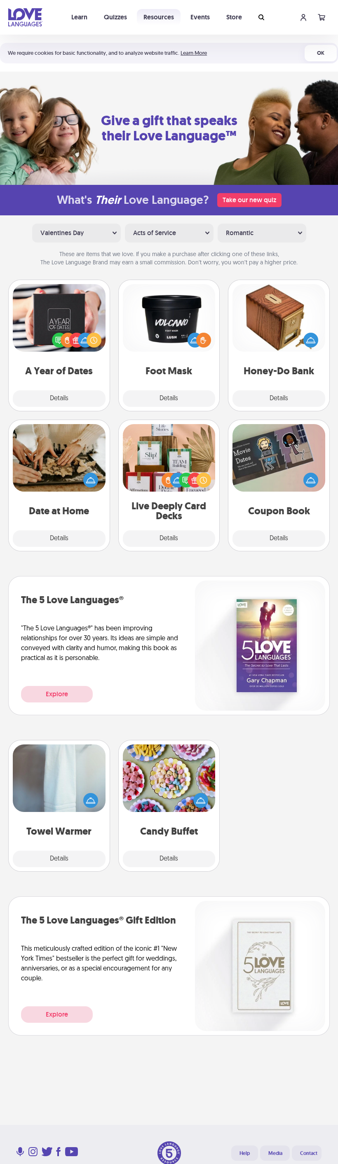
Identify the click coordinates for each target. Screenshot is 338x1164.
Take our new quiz (249, 200)
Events (200, 17)
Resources (158, 17)
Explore (57, 694)
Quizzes (115, 17)
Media (275, 1153)
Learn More (194, 52)
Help (244, 1153)
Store (234, 17)
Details (59, 398)
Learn (79, 17)
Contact (308, 1153)
